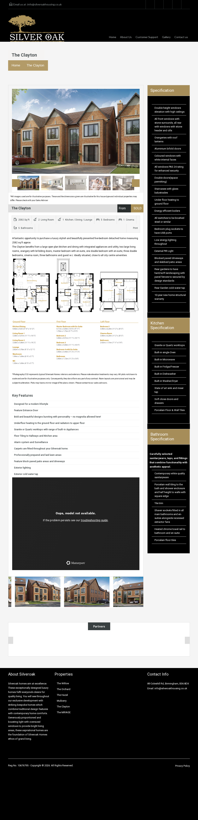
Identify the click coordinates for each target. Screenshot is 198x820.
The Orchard (63, 689)
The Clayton (35, 65)
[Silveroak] (36, 28)
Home (112, 37)
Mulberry (62, 700)
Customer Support (147, 37)
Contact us (181, 37)
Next (133, 131)
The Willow (63, 683)
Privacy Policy (182, 766)
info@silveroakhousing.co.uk (44, 4)
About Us (126, 37)
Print (135, 228)
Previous (19, 131)
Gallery (166, 37)
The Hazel (62, 695)
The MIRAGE (64, 712)
